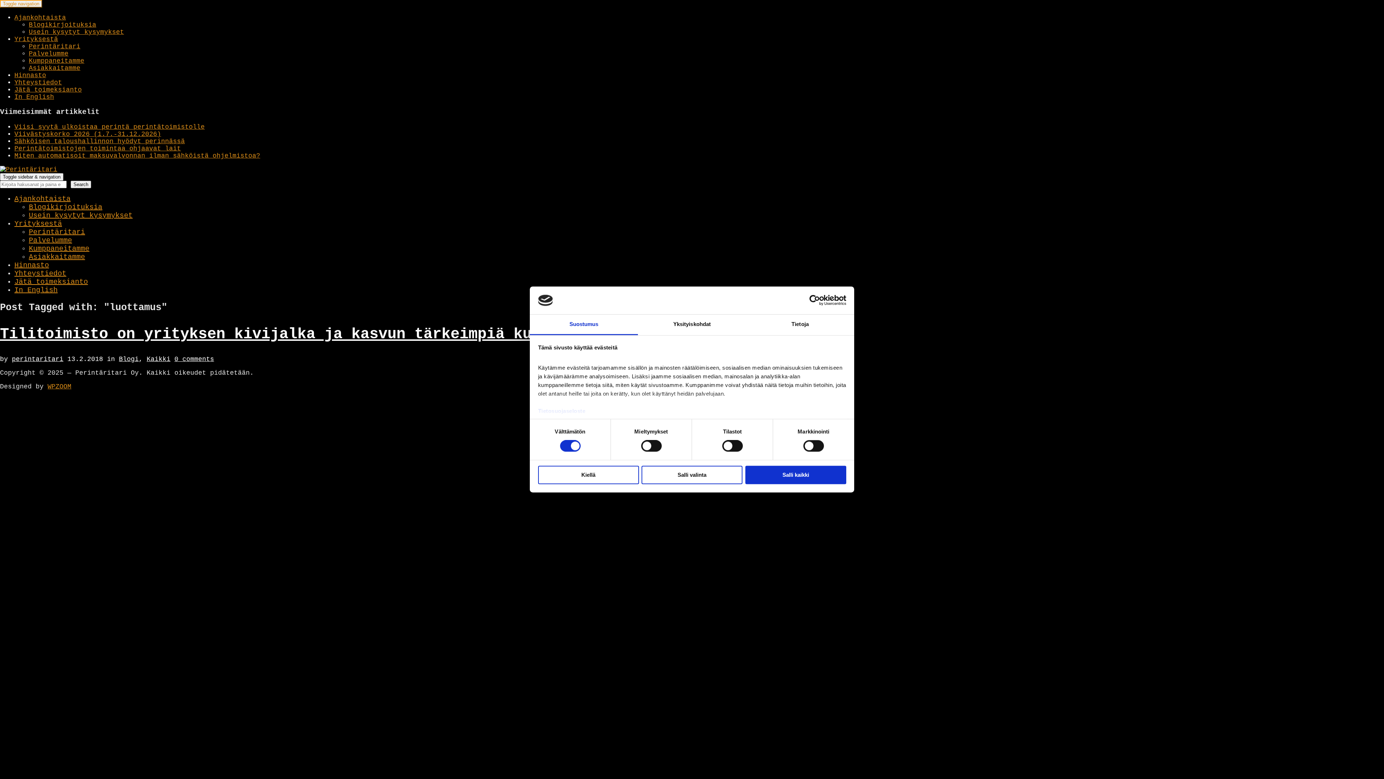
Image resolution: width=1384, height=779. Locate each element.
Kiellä (588, 475)
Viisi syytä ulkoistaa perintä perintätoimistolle (109, 127)
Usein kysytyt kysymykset (76, 32)
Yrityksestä (36, 39)
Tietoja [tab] (800, 324)
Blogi (129, 359)
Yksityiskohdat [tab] (692, 324)
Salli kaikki (795, 475)
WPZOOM (59, 386)
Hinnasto (30, 75)
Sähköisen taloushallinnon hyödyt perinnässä (99, 141)
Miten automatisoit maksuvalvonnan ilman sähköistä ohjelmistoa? (137, 155)
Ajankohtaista (40, 17)
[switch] (651, 446)
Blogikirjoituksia (62, 24)
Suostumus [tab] (584, 324)
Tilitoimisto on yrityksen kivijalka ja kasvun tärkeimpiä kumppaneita (306, 334)
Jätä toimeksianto (48, 89)
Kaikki (158, 359)
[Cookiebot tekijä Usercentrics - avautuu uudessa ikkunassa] (814, 300)
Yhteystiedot (38, 82)
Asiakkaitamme (54, 68)
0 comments (194, 359)
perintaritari (37, 359)
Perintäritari (54, 46)
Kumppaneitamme (56, 61)
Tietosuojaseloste (562, 411)
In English (34, 97)
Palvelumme (48, 53)
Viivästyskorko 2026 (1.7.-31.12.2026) (87, 134)
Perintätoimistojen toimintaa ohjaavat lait (97, 148)
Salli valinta (692, 475)
